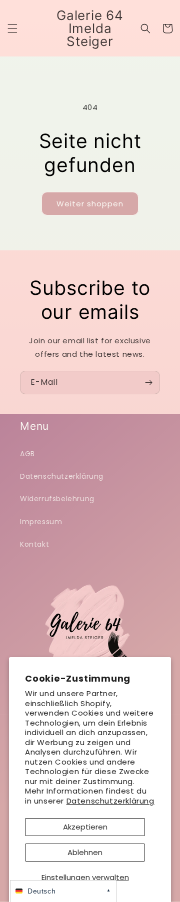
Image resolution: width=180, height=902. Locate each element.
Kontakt (34, 544)
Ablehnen (85, 852)
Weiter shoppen (90, 203)
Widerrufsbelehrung (57, 499)
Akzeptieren (85, 827)
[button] (13, 28)
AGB (27, 454)
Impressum (41, 522)
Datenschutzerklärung (110, 801)
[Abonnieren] (149, 382)
